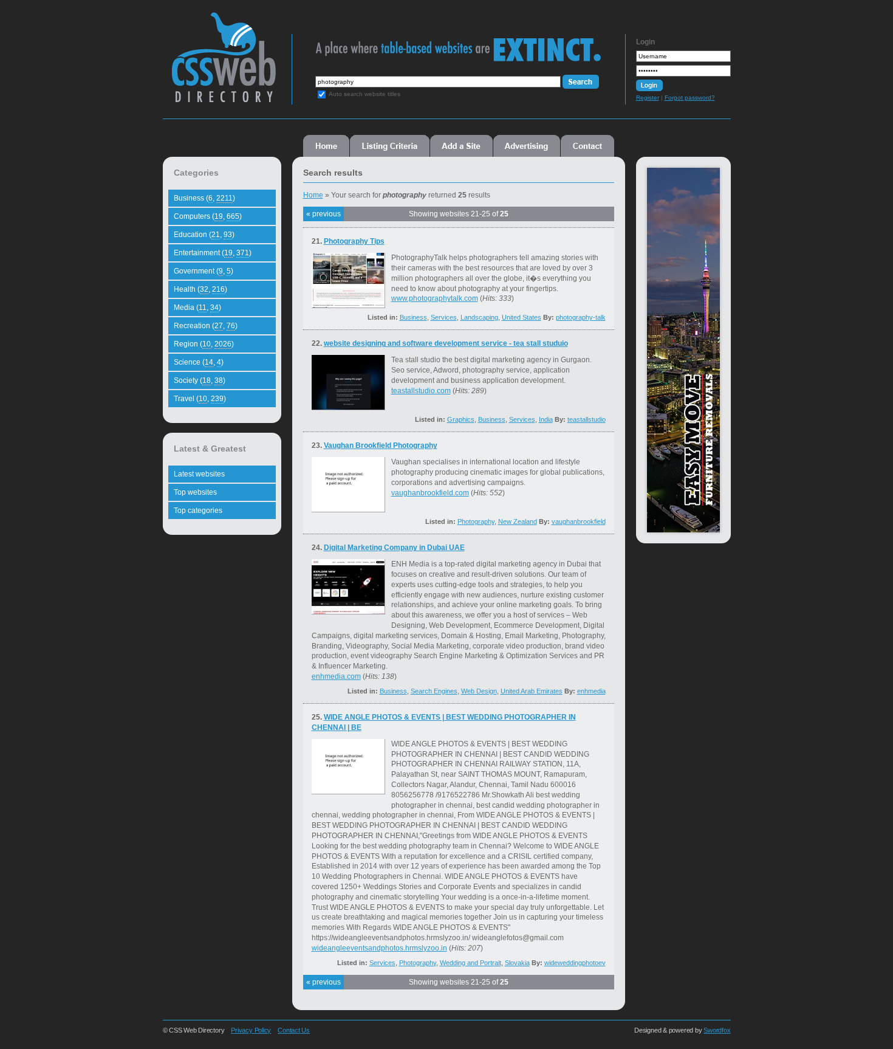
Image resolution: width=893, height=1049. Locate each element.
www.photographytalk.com (434, 298)
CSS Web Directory (223, 63)
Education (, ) (204, 234)
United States (521, 317)
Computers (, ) (208, 216)
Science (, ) (199, 362)
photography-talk (581, 317)
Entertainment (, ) (212, 253)
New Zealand (517, 521)
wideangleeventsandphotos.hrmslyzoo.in (379, 948)
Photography (475, 521)
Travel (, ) (200, 398)
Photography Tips (354, 241)
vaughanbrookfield (579, 521)
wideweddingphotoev (575, 962)
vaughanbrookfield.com (430, 493)
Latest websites (199, 474)
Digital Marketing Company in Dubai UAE (394, 547)
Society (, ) (199, 380)
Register (647, 97)
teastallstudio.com (421, 391)
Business (413, 317)
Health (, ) (200, 289)
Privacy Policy (251, 1030)
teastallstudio (586, 419)
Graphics (460, 419)
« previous (323, 214)
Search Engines (434, 691)
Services (444, 317)
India (546, 419)
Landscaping (479, 317)
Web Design (479, 691)
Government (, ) (203, 271)
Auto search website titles (364, 94)
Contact (587, 146)
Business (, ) (204, 198)
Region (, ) (204, 344)
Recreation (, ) (206, 326)
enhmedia (591, 691)
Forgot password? (690, 97)
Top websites (195, 492)
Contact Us (294, 1030)
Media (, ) (197, 307)
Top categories (198, 510)
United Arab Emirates (532, 691)
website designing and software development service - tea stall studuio (446, 343)
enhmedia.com (336, 676)
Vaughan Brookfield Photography (380, 445)
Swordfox (716, 1030)
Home (326, 146)
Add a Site (461, 146)
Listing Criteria (389, 146)
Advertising (526, 146)
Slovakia (517, 962)
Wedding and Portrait (470, 962)
